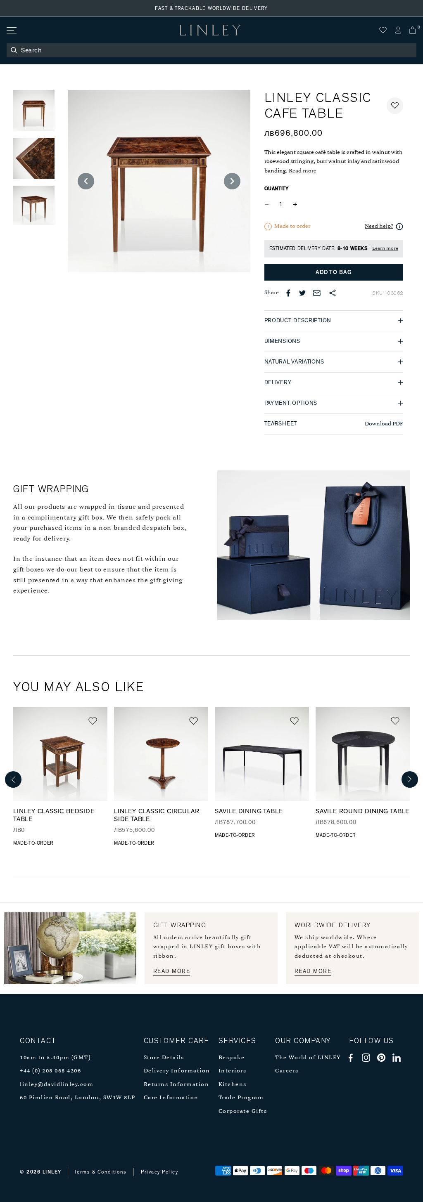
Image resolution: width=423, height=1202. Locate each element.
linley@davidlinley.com (56, 1085)
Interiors (233, 1071)
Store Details (164, 1058)
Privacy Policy (159, 1171)
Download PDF (384, 424)
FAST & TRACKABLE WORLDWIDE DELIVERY (211, 8)
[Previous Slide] (86, 181)
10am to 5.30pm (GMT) (55, 1058)
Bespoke (232, 1058)
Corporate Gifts (243, 1111)
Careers (287, 1071)
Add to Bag (334, 272)
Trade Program (241, 1098)
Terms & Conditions (100, 1171)
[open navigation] (11, 30)
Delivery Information (177, 1071)
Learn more (385, 248)
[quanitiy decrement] (268, 204)
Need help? (379, 226)
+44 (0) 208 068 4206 (50, 1071)
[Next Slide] (232, 181)
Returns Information (176, 1085)
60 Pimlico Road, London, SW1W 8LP (77, 1098)
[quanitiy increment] (295, 204)
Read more (302, 171)
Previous (13, 779)
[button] (395, 105)
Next (410, 779)
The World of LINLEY (308, 1058)
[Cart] (412, 30)
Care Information (171, 1098)
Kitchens (233, 1085)
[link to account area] (398, 30)
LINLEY (52, 1171)
